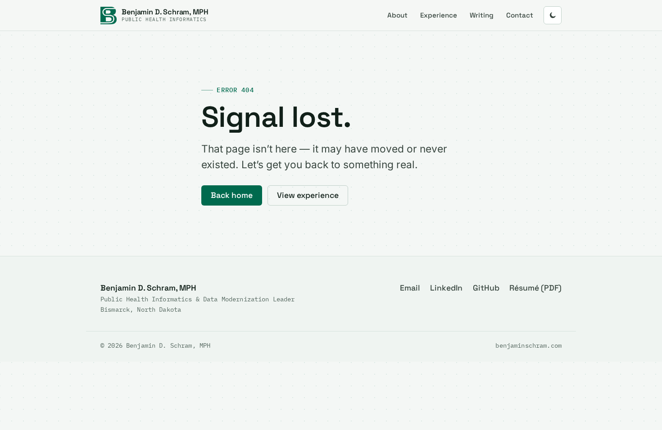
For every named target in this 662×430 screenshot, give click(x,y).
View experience (308, 195)
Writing (482, 15)
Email (410, 288)
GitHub (486, 288)
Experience (438, 15)
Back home (232, 195)
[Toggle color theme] (553, 15)
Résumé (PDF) (535, 288)
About (397, 15)
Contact (519, 15)
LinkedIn (446, 288)
